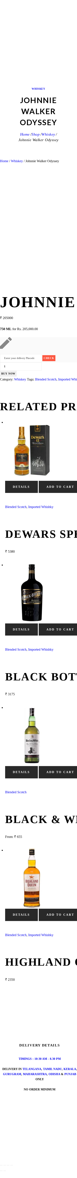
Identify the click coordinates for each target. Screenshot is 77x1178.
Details (21, 486)
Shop (35, 134)
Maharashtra (35, 1074)
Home (25, 134)
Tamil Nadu (52, 1069)
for (19, 329)
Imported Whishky (40, 507)
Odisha (54, 1074)
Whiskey (38, 88)
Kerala (70, 1069)
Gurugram (12, 1074)
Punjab (70, 1074)
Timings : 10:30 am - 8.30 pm (40, 1058)
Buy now (8, 373)
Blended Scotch (45, 379)
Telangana (31, 1069)
